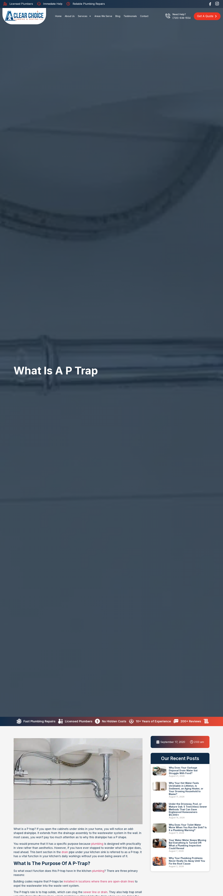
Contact (144, 16)
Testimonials (130, 16)
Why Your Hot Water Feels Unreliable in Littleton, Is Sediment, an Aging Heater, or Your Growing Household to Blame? (186, 788)
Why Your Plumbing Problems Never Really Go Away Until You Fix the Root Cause (187, 861)
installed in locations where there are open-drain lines (99, 881)
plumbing (97, 843)
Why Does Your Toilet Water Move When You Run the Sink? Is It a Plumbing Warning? (188, 827)
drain (65, 852)
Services (82, 16)
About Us (70, 16)
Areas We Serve (103, 16)
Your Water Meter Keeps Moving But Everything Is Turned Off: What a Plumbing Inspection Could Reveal (187, 844)
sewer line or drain (95, 892)
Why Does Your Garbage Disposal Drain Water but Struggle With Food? (183, 770)
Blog (117, 16)
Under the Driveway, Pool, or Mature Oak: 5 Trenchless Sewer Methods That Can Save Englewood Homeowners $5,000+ (188, 809)
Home (58, 16)
